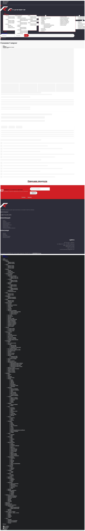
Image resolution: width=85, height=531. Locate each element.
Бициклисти (20, 33)
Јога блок (43, 28)
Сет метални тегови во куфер (14, 349)
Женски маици (23, 28)
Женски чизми (11, 21)
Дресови (12, 382)
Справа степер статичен (13, 339)
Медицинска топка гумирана (16, 363)
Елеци (29, 22)
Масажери (7, 502)
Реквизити (10, 482)
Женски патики (11, 18)
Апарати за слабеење (12, 495)
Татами (42, 20)
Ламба (11, 462)
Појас (11, 418)
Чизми (7, 19)
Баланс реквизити (64, 19)
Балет (9, 375)
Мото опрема (11, 477)
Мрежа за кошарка (14, 395)
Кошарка (10, 387)
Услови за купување (6, 226)
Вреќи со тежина (11, 367)
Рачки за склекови (64, 20)
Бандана (12, 460)
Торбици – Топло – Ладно (13, 512)
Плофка (12, 432)
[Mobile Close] (0, 254)
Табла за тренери (14, 485)
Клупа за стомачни (12, 337)
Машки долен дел (24, 19)
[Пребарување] (26, 35)
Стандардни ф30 (13, 357)
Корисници (5, 256)
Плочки (9, 344)
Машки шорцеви (23, 30)
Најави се (5, 3)
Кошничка (6, 527)
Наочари (12, 424)
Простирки (43, 19)
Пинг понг (10, 436)
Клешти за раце (63, 23)
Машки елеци (33, 25)
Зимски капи (10, 506)
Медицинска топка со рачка (16, 366)
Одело (11, 443)
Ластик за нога (47, 27)
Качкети (9, 509)
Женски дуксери (23, 23)
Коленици (12, 399)
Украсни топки (11, 377)
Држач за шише (13, 454)
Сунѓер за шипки (11, 371)
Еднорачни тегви (11, 350)
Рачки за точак (13, 453)
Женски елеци (33, 23)
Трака (79, 21)
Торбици (10, 516)
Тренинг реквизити (12, 490)
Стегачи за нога (81, 18)
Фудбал (9, 378)
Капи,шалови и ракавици (10, 504)
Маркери (12, 491)
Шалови (9, 510)
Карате (9, 416)
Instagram (30, 197)
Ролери (12, 474)
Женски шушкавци (34, 21)
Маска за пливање (14, 431)
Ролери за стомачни (64, 21)
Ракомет (9, 403)
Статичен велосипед (12, 335)
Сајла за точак (13, 451)
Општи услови (5, 225)
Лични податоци (6, 223)
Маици (18, 26)
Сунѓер (12, 427)
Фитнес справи (78, 20)
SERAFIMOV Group (36, 253)
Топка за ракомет (14, 404)
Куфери (9, 514)
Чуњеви (12, 493)
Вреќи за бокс (13, 414)
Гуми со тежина (11, 369)
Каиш (9, 359)
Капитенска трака (14, 385)
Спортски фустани (12, 291)
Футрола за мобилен (14, 445)
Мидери (9, 500)
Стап (11, 459)
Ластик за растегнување (49, 25)
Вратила (43, 22)
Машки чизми (11, 20)
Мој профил (6, 1)
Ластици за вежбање (45, 23)
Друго (7, 518)
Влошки (10, 519)
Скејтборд (10, 476)
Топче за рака (63, 25)
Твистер (43, 30)
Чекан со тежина (11, 370)
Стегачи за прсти (14, 394)
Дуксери (19, 21)
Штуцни (12, 383)
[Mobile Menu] (1, 5)
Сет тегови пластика (12, 348)
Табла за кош (13, 392)
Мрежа (11, 380)
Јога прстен (43, 29)
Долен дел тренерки (21, 18)
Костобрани (12, 384)
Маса (11, 437)
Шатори (12, 461)
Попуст (5, 31)
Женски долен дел (24, 20)
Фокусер (12, 415)
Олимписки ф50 (13, 356)
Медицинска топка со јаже (16, 364)
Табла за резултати (14, 483)
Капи (11, 422)
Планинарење (11, 456)
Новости (5, 2)
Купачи (12, 428)
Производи (6, 14)
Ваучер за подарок (6, 237)
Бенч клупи (80, 25)
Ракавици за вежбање (46, 18)
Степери (43, 21)
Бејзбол (9, 489)
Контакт (4, 233)
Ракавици (12, 407)
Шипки (9, 355)
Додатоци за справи (12, 358)
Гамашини (12, 457)
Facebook (23, 197)
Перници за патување (12, 520)
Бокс (9, 406)
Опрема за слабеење (10, 494)
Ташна (9, 517)
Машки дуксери (23, 22)
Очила (11, 471)
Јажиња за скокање (64, 22)
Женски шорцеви (23, 32)
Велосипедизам (11, 442)
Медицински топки (12, 361)
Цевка (11, 426)
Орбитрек (80, 22)
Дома (4, 258)
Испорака (4, 221)
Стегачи (77, 15)
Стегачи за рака (81, 16)
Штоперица (12, 484)
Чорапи (12, 402)
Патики (7, 15)
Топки (11, 379)
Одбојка (9, 396)
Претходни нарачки (6, 236)
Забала (11, 409)
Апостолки (10, 26)
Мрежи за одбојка (14, 398)
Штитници (12, 447)
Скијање (10, 470)
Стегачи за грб (81, 19)
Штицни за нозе (13, 411)
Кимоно (12, 419)
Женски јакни (33, 17)
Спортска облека (18, 15)
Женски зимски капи (14, 507)
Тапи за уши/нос (13, 425)
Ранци (9, 513)
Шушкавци (30, 19)
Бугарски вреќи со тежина (13, 368)
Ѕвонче (12, 452)
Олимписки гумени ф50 (15, 347)
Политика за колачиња (7, 224)
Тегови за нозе (11, 354)
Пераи (11, 423)
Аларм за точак (13, 450)
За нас (4, 220)
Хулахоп (43, 16)
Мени (4, 255)
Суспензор (12, 413)
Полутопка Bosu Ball (64, 18)
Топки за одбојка (14, 397)
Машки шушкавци (34, 20)
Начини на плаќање (6, 222)
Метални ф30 (13, 345)
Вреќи (11, 464)
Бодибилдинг (8, 340)
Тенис (9, 433)
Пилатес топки (63, 16)
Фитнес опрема (42, 15)
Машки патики (11, 16)
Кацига (12, 412)
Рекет (11, 435)
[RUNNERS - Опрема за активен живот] (13, 10)
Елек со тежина (11, 353)
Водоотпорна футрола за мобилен (17, 430)
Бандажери (12, 408)
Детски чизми (11, 22)
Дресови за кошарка (14, 389)
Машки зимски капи (14, 508)
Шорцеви (19, 29)
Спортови (7, 373)
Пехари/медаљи (8, 503)
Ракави (11, 401)
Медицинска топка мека (15, 365)
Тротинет (10, 376)
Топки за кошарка (14, 388)
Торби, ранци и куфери (10, 511)
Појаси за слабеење (12, 497)
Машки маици (23, 27)
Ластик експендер (47, 26)
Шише (11, 488)
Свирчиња (12, 386)
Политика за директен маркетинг (9, 227)
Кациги (12, 475)
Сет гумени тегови (12, 342)
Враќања (4, 234)
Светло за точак (13, 448)
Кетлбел (9, 351)
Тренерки (19, 16)
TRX (9, 341)
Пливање (10, 421)
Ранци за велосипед (14, 455)
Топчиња (12, 434)
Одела (11, 472)
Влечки (7, 24)
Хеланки (19, 25)
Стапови (12, 492)
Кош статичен (13, 393)
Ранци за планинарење (15, 463)
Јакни (29, 15)
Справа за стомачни (12, 338)
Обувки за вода (11, 27)
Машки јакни (33, 16)
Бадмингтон (10, 465)
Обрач (11, 390)
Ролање (9, 473)
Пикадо (9, 374)
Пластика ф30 (13, 346)
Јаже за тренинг (11, 360)
